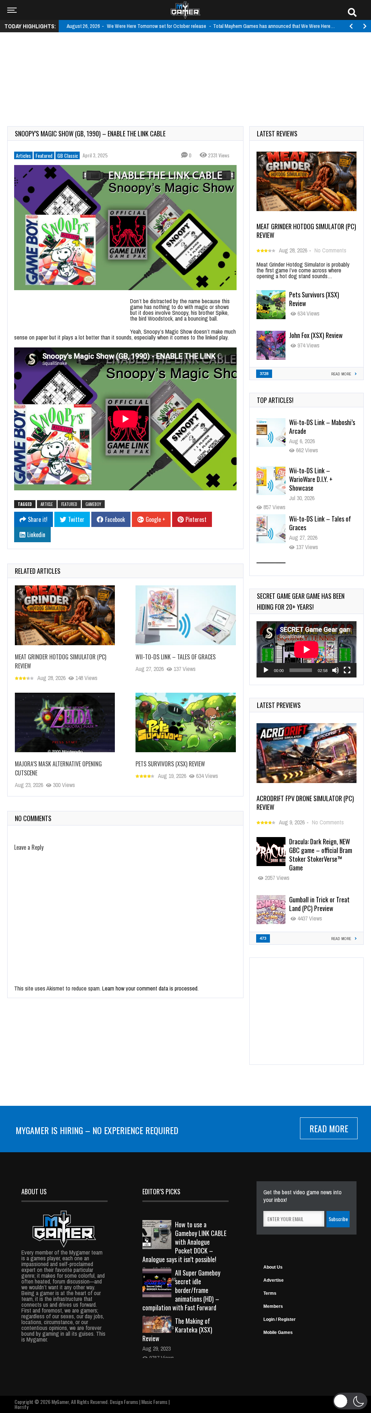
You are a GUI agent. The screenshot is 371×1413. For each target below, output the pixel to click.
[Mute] (335, 670)
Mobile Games (278, 1332)
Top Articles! (275, 400)
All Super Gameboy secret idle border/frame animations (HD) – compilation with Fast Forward (181, 1290)
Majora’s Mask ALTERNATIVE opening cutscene (315, 535)
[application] (307, 649)
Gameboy (93, 504)
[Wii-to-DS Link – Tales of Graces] (185, 615)
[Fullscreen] (347, 670)
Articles (23, 155)
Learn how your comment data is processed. (150, 988)
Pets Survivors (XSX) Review (170, 763)
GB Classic (67, 155)
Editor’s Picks (161, 1191)
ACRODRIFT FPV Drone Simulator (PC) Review (305, 803)
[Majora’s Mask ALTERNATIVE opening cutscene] (65, 723)
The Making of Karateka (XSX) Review (177, 1329)
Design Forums (124, 1401)
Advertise (273, 1280)
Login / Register (279, 1319)
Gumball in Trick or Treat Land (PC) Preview (319, 904)
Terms (269, 1293)
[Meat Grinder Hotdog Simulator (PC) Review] (65, 615)
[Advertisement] (185, 60)
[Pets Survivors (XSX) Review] (185, 723)
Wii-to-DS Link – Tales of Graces (176, 656)
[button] (350, 1401)
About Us (273, 1267)
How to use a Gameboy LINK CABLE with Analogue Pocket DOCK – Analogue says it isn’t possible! (184, 1242)
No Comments (330, 250)
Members (273, 1306)
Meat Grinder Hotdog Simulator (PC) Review (306, 231)
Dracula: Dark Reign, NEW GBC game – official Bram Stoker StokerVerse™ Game (320, 854)
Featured (44, 155)
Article (47, 504)
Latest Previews (279, 705)
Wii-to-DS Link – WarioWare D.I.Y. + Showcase (311, 438)
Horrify (21, 1406)
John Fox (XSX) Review (316, 335)
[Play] (266, 670)
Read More (328, 1128)
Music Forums (154, 1401)
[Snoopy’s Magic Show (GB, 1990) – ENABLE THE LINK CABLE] (125, 227)
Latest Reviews (277, 133)
